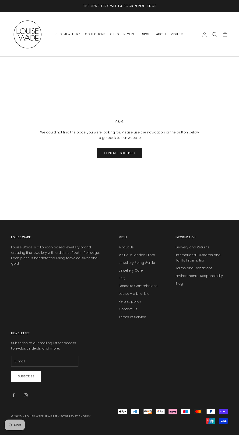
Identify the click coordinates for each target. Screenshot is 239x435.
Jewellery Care (131, 270)
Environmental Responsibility (199, 275)
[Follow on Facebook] (13, 395)
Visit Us (177, 34)
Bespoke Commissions (138, 286)
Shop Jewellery (68, 34)
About (161, 34)
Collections (95, 34)
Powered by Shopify (75, 416)
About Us (126, 247)
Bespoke (145, 34)
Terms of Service (132, 317)
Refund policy (130, 301)
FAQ (122, 278)
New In (128, 34)
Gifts (114, 34)
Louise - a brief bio (134, 293)
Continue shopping (119, 153)
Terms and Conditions (194, 268)
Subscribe (26, 376)
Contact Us (128, 309)
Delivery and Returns (192, 247)
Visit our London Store (137, 255)
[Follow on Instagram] (25, 395)
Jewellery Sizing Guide (137, 262)
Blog (179, 283)
